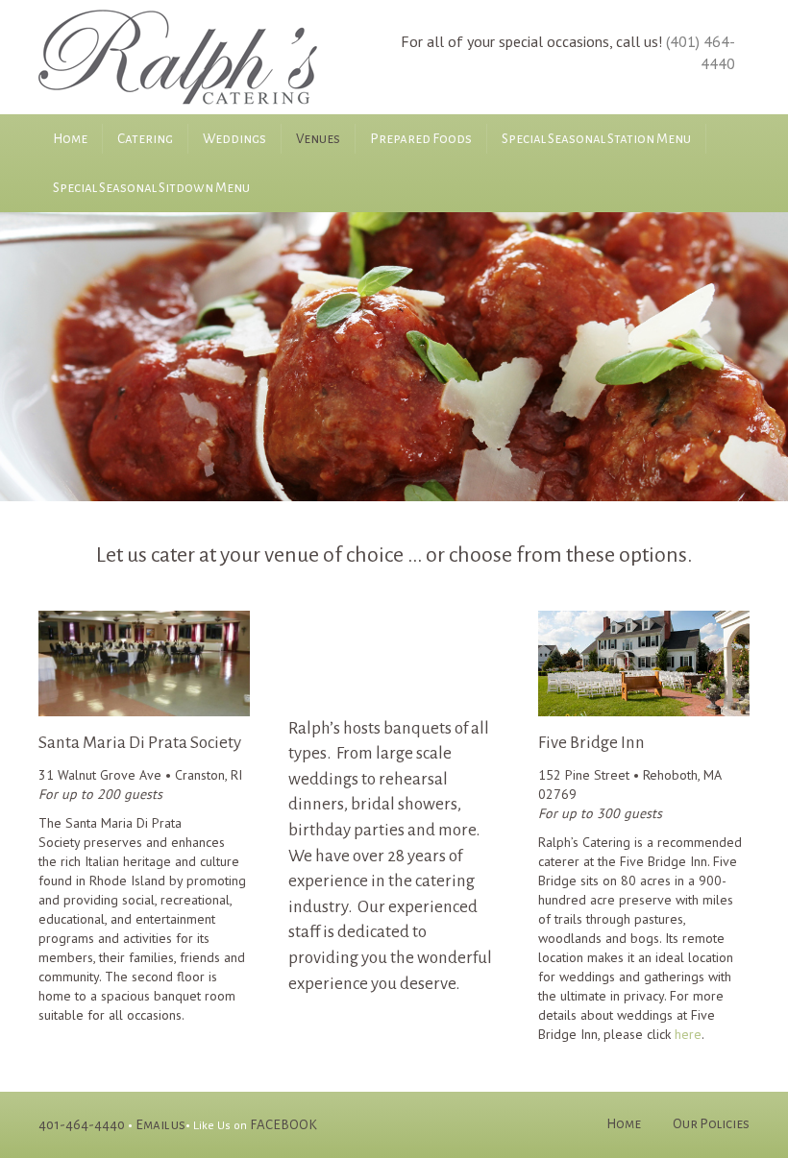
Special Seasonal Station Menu (596, 139)
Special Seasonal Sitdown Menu (151, 188)
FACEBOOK (283, 1125)
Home (70, 139)
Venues (318, 139)
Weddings (234, 139)
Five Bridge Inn (591, 743)
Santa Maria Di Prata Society (139, 743)
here (688, 1034)
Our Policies (711, 1124)
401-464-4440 (81, 1125)
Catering (145, 139)
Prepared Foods (421, 139)
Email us (160, 1125)
